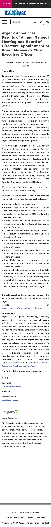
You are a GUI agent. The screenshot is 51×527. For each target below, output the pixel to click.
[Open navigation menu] (4, 22)
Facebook (17, 366)
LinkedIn (44, 363)
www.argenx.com (14, 363)
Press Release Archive (29, 512)
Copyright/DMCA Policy (13, 523)
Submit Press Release (16, 518)
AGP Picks (6, 4)
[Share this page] (47, 22)
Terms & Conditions (36, 518)
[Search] (35, 22)
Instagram (7, 366)
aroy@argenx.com (10, 400)
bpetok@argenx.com (11, 386)
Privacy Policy (32, 523)
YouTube (31, 366)
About (14, 512)
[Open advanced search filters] (41, 22)
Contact (45, 523)
